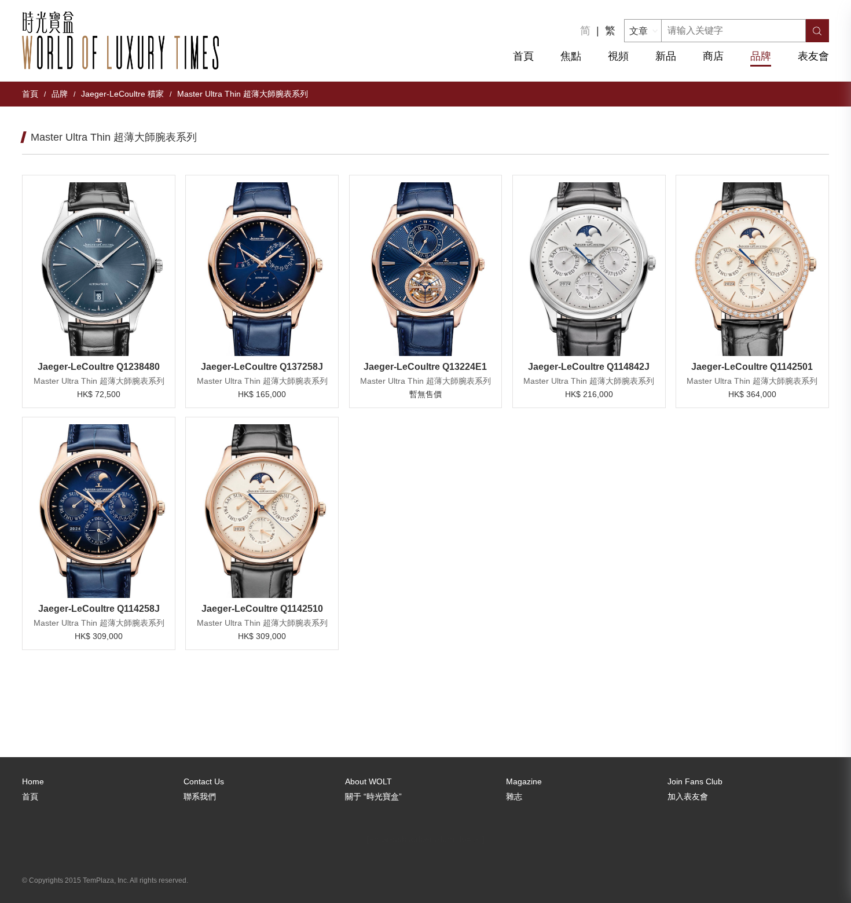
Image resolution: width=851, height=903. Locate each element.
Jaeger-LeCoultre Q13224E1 (425, 367)
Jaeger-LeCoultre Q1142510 (262, 609)
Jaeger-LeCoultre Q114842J (589, 367)
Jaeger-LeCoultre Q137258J (262, 367)
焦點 (570, 56)
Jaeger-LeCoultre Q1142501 (752, 367)
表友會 (813, 56)
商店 (713, 56)
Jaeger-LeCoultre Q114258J (99, 609)
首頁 (523, 56)
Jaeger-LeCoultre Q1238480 (99, 367)
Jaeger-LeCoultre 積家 (122, 93)
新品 (665, 56)
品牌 (760, 56)
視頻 (618, 56)
